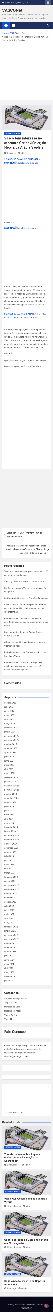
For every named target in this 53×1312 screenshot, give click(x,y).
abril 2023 (8, 868)
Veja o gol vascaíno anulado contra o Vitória (25, 581)
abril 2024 (8, 819)
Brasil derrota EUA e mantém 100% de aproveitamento (24, 535)
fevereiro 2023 (11, 877)
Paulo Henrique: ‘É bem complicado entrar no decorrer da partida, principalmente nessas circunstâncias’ (25, 608)
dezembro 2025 (11, 736)
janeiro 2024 (10, 831)
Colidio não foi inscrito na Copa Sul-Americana (26, 598)
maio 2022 (9, 914)
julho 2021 (9, 955)
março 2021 (9, 972)
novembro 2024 (11, 790)
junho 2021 (9, 960)
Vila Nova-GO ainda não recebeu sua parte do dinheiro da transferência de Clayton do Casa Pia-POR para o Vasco (26, 549)
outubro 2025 (10, 744)
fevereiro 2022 (11, 927)
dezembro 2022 (11, 885)
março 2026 (9, 723)
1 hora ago (11, 1288)
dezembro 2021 (11, 935)
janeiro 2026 (10, 732)
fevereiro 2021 (11, 976)
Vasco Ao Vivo (11, 1015)
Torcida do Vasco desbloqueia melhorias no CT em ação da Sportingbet (22, 1157)
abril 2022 (8, 918)
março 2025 (9, 773)
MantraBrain (26, 1308)
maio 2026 (9, 715)
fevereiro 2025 (11, 777)
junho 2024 (9, 810)
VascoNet (9, 1019)
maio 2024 (9, 814)
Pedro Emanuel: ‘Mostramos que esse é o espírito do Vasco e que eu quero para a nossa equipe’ (26, 622)
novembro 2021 (11, 939)
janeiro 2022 (10, 931)
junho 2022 (9, 910)
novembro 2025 (11, 740)
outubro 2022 (10, 893)
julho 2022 (9, 906)
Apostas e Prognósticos (15, 998)
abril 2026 (8, 719)
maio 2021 (9, 964)
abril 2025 (8, 769)
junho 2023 (9, 860)
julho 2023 (9, 856)
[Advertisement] (26, 70)
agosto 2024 (10, 802)
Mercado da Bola (12, 1007)
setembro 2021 (11, 947)
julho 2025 (9, 756)
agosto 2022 (10, 902)
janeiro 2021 (10, 980)
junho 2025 (9, 761)
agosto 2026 (10, 703)
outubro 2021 (10, 943)
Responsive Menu (48, 2)
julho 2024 (9, 806)
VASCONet (12, 10)
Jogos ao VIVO (11, 1002)
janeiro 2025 (10, 781)
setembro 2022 (11, 897)
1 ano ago (11, 153)
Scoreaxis (19, 1113)
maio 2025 (9, 765)
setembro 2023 (11, 848)
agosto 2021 (10, 951)
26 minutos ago (14, 1206)
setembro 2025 (11, 748)
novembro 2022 (11, 889)
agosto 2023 (10, 852)
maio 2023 (9, 864)
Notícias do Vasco (12, 134)
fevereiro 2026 (11, 727)
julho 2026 (9, 707)
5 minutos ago (13, 1165)
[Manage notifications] (46, 1306)
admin (23, 153)
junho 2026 (9, 711)
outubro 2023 (10, 844)
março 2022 (9, 922)
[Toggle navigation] (13, 25)
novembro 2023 (11, 839)
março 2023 (9, 873)
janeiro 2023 (10, 881)
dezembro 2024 (11, 786)
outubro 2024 (10, 794)
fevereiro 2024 (11, 827)
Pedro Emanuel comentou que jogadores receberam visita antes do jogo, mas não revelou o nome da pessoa (23, 666)
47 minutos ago (14, 1247)
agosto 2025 (10, 752)
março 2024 (9, 823)
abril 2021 (8, 968)
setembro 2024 (11, 798)
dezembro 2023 (11, 835)
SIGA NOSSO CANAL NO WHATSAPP (21, 159)
